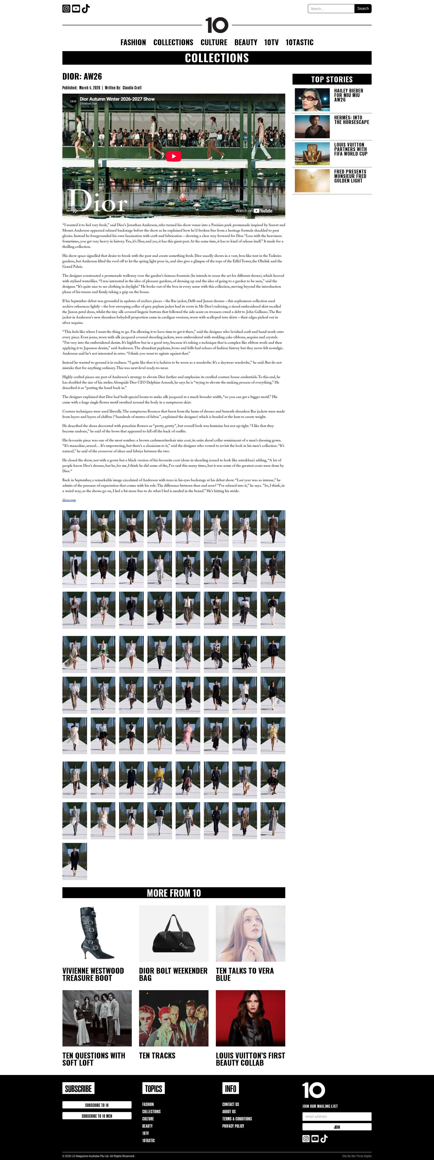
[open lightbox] (74, 528)
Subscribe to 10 (97, 1104)
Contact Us (230, 1104)
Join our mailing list (320, 1106)
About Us (229, 1111)
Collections (173, 42)
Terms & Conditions (237, 1118)
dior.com (69, 500)
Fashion (133, 42)
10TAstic (148, 1140)
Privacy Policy (233, 1125)
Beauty (245, 42)
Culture (213, 42)
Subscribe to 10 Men (97, 1115)
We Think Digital (361, 1156)
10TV (271, 42)
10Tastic (300, 42)
